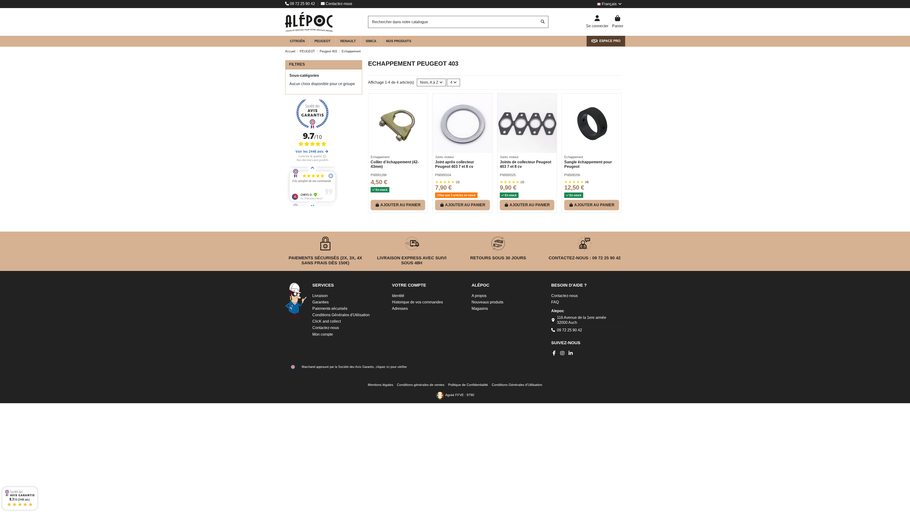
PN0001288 (379, 175)
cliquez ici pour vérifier (391, 367)
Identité (398, 296)
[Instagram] (562, 353)
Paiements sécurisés (329, 308)
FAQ (555, 302)
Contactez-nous (338, 4)
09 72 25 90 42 (302, 4)
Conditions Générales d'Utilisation (341, 315)
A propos (479, 296)
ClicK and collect (326, 321)
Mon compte (322, 334)
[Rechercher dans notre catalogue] (542, 22)
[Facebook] (554, 353)
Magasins (480, 308)
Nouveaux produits (487, 302)
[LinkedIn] (571, 353)
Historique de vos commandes (417, 302)
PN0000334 (443, 175)
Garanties (320, 302)
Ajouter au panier (400, 205)
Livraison (320, 296)
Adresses (400, 308)
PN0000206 (572, 175)
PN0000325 (508, 175)
